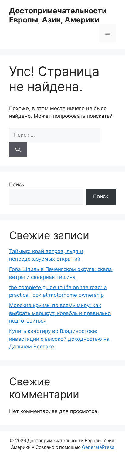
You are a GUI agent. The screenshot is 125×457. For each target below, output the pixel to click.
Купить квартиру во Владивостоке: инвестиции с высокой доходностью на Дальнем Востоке (59, 339)
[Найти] (18, 149)
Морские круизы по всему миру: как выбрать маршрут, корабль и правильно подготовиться (60, 313)
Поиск (16, 184)
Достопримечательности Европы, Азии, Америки (57, 15)
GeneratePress (98, 447)
